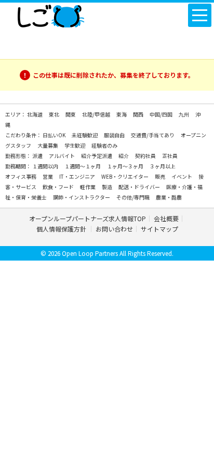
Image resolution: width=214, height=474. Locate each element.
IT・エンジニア (77, 176)
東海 (122, 114)
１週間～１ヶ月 (83, 166)
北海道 (35, 114)
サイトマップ (159, 228)
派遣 (38, 156)
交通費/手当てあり (153, 135)
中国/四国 (161, 114)
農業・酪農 (169, 197)
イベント (182, 176)
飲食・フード (59, 187)
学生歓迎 (75, 145)
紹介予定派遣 (97, 156)
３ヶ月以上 (163, 166)
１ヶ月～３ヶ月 (125, 166)
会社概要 (166, 218)
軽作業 (88, 187)
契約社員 (146, 156)
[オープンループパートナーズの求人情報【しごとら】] (50, 14)
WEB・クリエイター (125, 176)
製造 (107, 187)
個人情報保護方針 (62, 228)
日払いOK (54, 135)
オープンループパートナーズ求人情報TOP (87, 218)
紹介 (124, 156)
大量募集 (48, 145)
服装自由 (115, 135)
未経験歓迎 (85, 135)
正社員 (170, 156)
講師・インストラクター (82, 197)
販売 (160, 176)
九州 (184, 114)
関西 (138, 114)
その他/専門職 (133, 197)
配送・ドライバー (139, 187)
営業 (48, 176)
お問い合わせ (114, 228)
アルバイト (62, 156)
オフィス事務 (21, 176)
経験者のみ (104, 145)
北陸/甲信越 (96, 114)
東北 (54, 114)
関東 (71, 114)
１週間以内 (45, 166)
